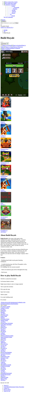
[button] (3, 19)
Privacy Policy (7, 389)
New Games (14, 2)
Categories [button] (13, 4)
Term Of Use (7, 391)
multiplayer (8, 303)
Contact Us (6, 388)
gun (15, 302)
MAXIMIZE (3, 43)
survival (17, 302)
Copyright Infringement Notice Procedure (14, 387)
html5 (12, 303)
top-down (5, 302)
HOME (5, 30)
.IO (4, 31)
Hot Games (13, 3)
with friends (11, 302)
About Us (6, 385)
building (16, 303)
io (2, 302)
